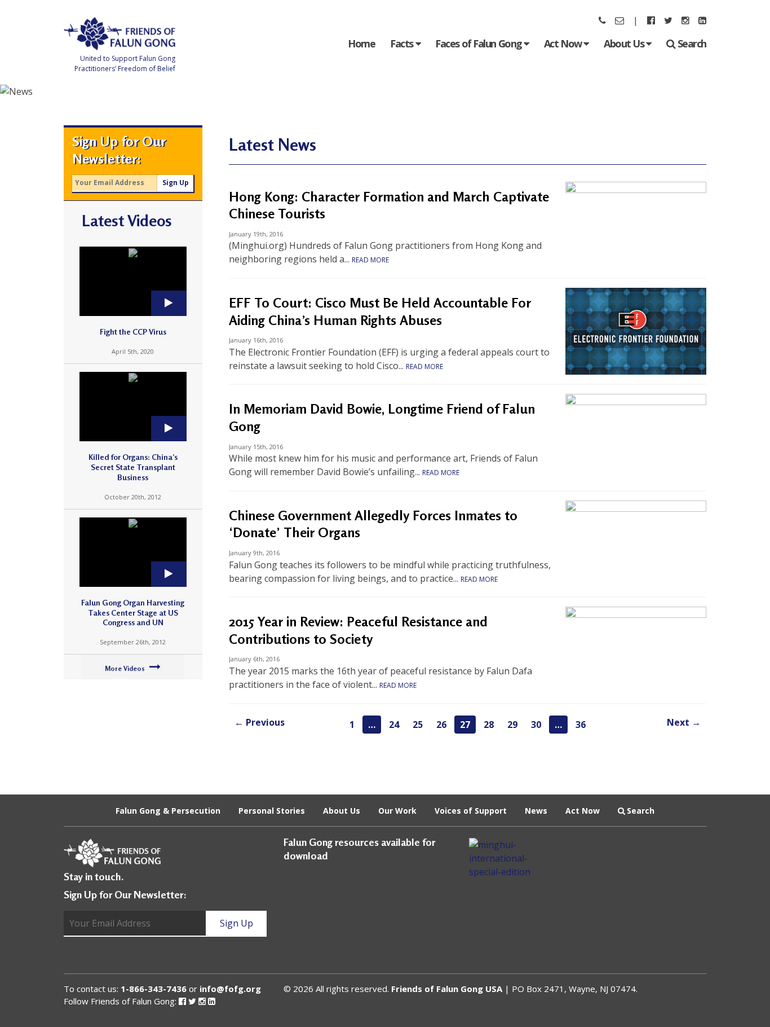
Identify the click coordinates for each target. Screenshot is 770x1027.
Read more (370, 260)
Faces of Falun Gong (479, 43)
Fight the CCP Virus (133, 331)
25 (418, 724)
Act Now (563, 43)
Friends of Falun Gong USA (446, 988)
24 (394, 724)
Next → (684, 722)
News (536, 810)
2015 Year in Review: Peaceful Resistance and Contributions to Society (358, 630)
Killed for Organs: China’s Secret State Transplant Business (133, 467)
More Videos (126, 668)
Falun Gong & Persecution (168, 810)
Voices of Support (471, 810)
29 (512, 724)
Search (692, 43)
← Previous (259, 722)
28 (489, 724)
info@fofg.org (230, 988)
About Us (625, 43)
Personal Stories (271, 810)
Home (361, 43)
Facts (402, 43)
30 (536, 724)
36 (581, 724)
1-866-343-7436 (154, 988)
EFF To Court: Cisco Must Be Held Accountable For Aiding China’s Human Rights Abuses (380, 311)
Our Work (397, 810)
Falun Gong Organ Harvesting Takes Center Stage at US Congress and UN (132, 612)
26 (441, 724)
